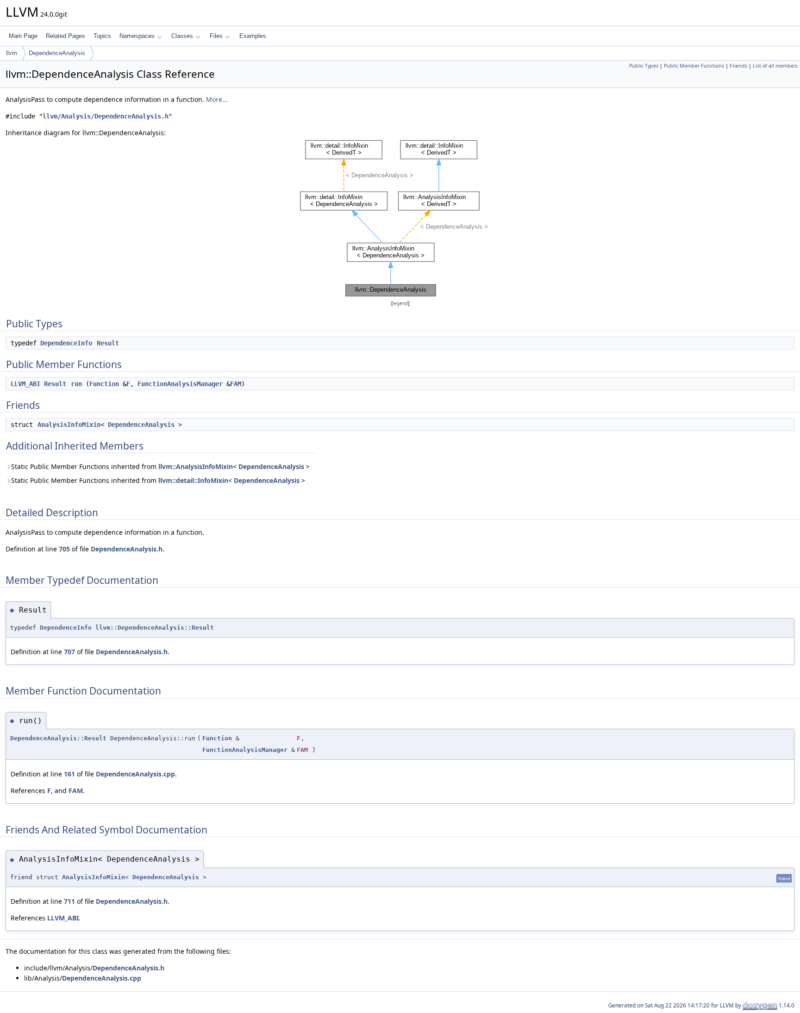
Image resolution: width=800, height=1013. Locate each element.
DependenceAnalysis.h (126, 548)
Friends (738, 66)
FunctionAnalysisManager (180, 384)
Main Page (23, 35)
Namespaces (137, 35)
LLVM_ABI (25, 384)
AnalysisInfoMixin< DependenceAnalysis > (110, 424)
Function (104, 384)
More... (217, 99)
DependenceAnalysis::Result (58, 738)
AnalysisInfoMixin (93, 877)
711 (69, 901)
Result (108, 343)
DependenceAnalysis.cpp (135, 773)
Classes (182, 35)
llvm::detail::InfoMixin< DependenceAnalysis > (231, 480)
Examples (252, 35)
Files (216, 35)
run (76, 384)
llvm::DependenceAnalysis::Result (154, 627)
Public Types (643, 66)
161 (69, 773)
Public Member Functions (694, 66)
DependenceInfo (66, 343)
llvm (11, 53)
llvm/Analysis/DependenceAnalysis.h (106, 116)
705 (64, 548)
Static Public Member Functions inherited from (160, 466)
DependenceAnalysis (57, 53)
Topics (102, 35)
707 (69, 651)
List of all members (775, 66)
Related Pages (65, 35)
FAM (235, 384)
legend (400, 303)
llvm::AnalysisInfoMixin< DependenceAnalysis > (234, 466)
